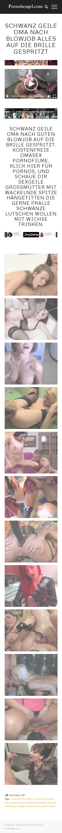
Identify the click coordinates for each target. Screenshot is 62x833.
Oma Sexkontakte (37, 802)
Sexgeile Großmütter (27, 806)
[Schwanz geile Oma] (31, 234)
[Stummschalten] (49, 96)
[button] (31, 84)
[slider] (22, 96)
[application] (31, 84)
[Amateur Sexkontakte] (26, 7)
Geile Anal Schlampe (21, 799)
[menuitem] (44, 7)
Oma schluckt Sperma (16, 802)
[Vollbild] (54, 96)
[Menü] (52, 7)
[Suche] (44, 7)
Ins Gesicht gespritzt (43, 799)
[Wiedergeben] (7, 96)
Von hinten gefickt (47, 806)
